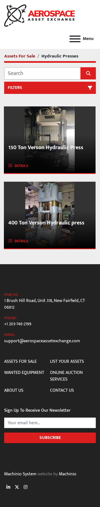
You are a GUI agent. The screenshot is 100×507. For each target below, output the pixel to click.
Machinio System (20, 474)
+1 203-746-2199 (17, 324)
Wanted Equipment (24, 372)
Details (21, 166)
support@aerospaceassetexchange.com (42, 341)
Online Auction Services (66, 376)
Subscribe (50, 437)
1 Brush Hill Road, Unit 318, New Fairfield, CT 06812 (44, 304)
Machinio (67, 474)
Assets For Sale (20, 361)
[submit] (88, 73)
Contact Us (62, 390)
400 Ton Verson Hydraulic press (46, 223)
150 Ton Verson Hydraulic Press (45, 147)
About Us (13, 390)
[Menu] (75, 39)
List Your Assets (67, 361)
